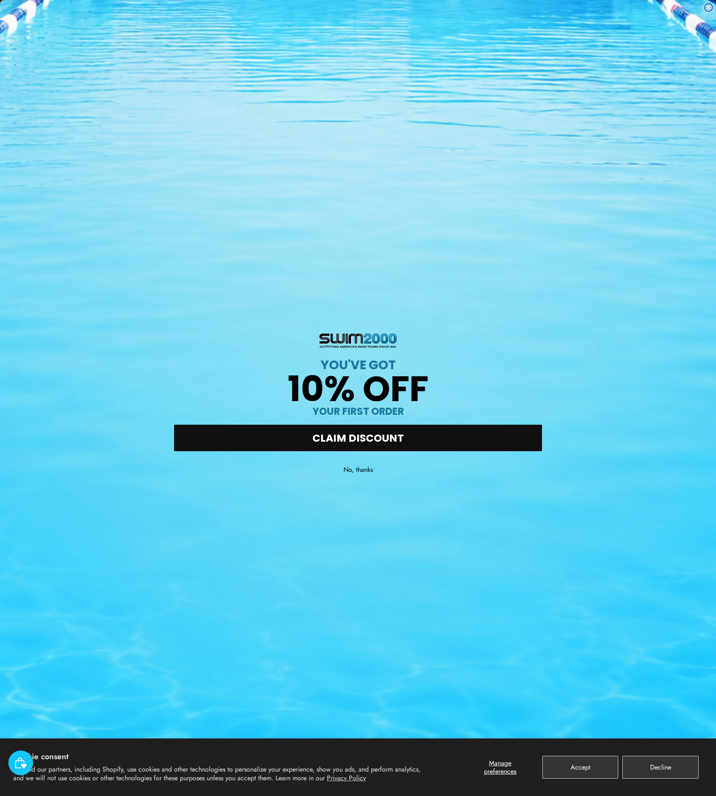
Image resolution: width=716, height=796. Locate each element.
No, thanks (358, 469)
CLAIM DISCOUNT (358, 438)
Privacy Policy (346, 778)
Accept (580, 767)
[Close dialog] (708, 7)
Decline (660, 767)
